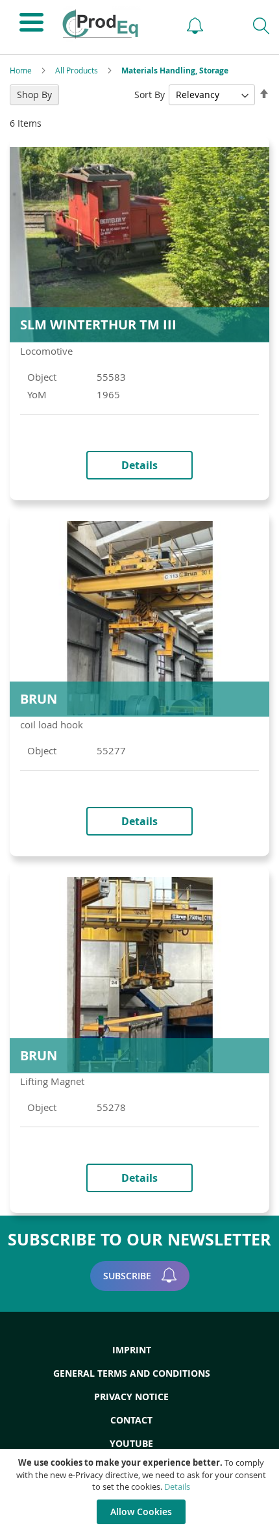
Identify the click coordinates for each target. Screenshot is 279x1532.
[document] (141, 1490)
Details (177, 1486)
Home (22, 70)
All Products (77, 70)
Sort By (149, 94)
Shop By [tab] (34, 94)
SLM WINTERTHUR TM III (98, 324)
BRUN (38, 699)
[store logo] (112, 24)
